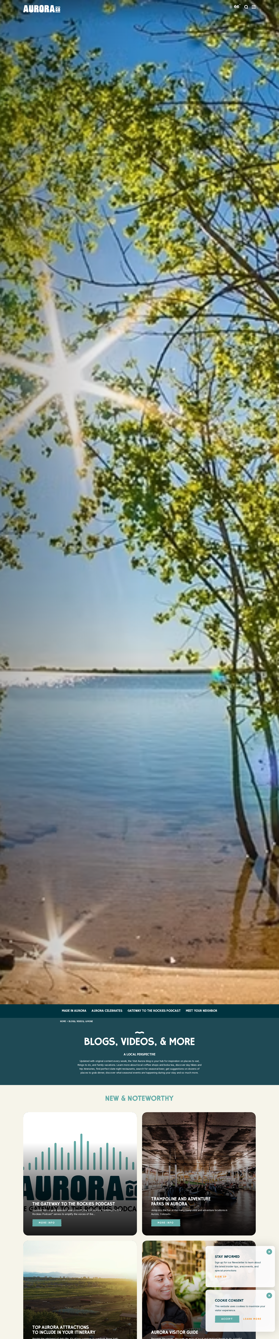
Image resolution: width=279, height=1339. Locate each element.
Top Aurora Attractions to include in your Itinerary (63, 1330)
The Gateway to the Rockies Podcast (73, 1204)
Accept (227, 1319)
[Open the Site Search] (246, 7)
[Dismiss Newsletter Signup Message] (269, 1252)
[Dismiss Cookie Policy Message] (269, 1295)
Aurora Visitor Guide (174, 1332)
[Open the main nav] (254, 7)
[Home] (45, 8)
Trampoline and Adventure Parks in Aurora (181, 1202)
